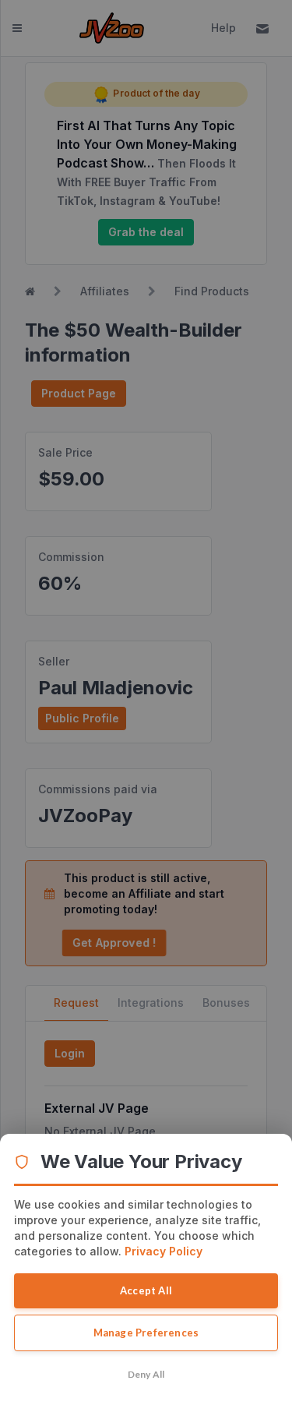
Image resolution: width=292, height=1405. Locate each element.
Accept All (146, 1290)
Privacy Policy (163, 1251)
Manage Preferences (146, 1332)
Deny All (146, 1374)
